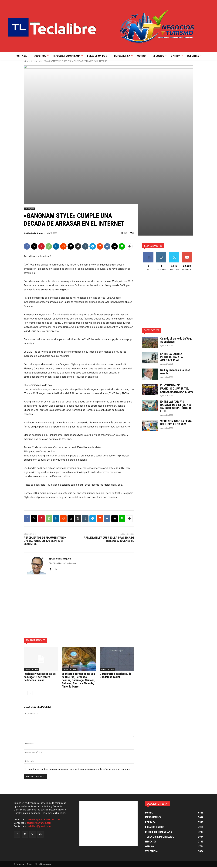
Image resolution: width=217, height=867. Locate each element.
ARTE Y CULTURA (31, 670)
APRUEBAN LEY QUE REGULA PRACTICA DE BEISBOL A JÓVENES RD (109, 539)
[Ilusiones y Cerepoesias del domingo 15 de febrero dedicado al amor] (41, 659)
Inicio (26, 61)
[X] (34, 246)
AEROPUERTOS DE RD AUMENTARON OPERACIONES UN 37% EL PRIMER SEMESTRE (45, 541)
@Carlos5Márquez (34, 233)
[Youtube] (40, 834)
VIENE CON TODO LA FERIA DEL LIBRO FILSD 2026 (176, 422)
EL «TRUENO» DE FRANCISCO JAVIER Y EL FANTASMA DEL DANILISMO (176, 388)
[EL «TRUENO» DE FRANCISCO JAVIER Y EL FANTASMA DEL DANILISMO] (150, 389)
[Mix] (100, 246)
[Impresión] (78, 246)
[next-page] (31, 693)
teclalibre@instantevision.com (44, 819)
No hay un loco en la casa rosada (175, 371)
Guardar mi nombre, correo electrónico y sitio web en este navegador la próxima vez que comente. (79, 769)
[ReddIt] (63, 246)
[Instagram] (25, 834)
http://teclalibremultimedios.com (62, 563)
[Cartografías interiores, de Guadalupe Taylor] (117, 659)
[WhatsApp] (49, 246)
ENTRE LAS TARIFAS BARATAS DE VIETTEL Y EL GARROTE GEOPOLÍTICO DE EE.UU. (176, 406)
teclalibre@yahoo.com (39, 822)
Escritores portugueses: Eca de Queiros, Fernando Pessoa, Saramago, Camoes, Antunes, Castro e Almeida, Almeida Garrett (78, 680)
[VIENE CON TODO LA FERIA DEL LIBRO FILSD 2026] (150, 425)
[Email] (71, 246)
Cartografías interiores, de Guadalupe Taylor (115, 675)
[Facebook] (27, 246)
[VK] (107, 246)
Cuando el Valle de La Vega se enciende (176, 340)
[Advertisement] (79, 608)
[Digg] (114, 246)
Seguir (161, 253)
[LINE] (122, 246)
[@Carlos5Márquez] (36, 565)
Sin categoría (36, 61)
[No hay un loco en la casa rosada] (150, 374)
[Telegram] (92, 246)
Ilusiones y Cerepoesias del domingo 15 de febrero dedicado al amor (40, 677)
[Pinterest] (41, 246)
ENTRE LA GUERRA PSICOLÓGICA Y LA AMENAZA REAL (171, 357)
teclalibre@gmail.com (39, 826)
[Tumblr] (85, 246)
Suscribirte (187, 253)
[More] (129, 246)
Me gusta (148, 253)
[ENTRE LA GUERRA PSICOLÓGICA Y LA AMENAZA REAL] (150, 357)
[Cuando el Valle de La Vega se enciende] (150, 342)
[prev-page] (26, 693)
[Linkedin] (56, 246)
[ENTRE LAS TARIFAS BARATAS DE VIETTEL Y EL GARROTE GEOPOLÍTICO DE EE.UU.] (150, 405)
